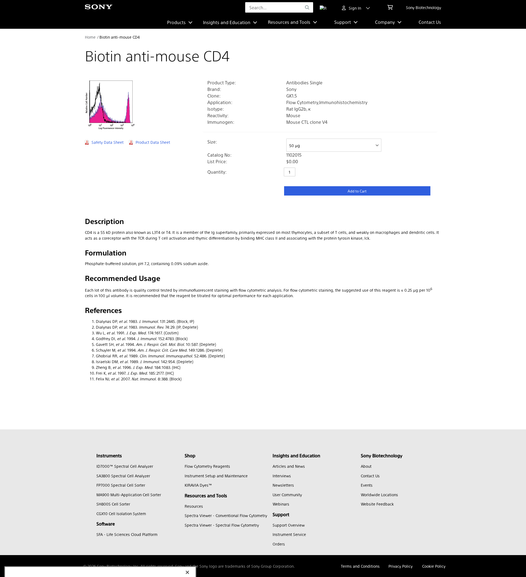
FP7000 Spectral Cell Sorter (120, 485)
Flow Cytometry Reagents (207, 466)
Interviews (282, 475)
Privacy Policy (400, 566)
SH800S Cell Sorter (113, 503)
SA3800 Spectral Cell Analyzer (123, 475)
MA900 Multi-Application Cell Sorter (128, 494)
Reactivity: (217, 115)
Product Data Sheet (153, 142)
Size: (212, 142)
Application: (219, 102)
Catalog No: (219, 155)
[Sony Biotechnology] (98, 7)
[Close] (187, 531)
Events (367, 485)
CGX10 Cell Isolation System (121, 513)
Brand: (214, 89)
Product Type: (221, 82)
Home (90, 37)
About (366, 466)
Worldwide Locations (379, 494)
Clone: (214, 96)
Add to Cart (357, 191)
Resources (194, 506)
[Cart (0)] (390, 7)
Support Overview (289, 525)
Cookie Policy (433, 566)
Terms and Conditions (360, 566)
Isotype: (215, 109)
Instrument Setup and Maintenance (216, 475)
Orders (279, 543)
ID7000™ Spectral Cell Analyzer (124, 466)
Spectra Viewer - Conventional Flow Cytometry (226, 515)
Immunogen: (220, 122)
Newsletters (283, 485)
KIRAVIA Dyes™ (198, 485)
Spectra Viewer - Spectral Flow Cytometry (222, 525)
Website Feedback (377, 503)
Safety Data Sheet (108, 142)
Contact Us (430, 22)
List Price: (217, 161)
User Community (287, 494)
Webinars (281, 503)
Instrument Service (289, 534)
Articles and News (289, 466)
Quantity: (217, 172)
